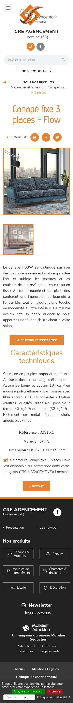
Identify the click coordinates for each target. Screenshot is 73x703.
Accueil (19, 669)
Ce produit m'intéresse (39, 340)
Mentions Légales (45, 669)
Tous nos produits (39, 82)
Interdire (54, 691)
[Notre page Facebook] (40, 47)
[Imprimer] (34, 137)
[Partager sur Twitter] (57, 137)
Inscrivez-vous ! (39, 613)
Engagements (50, 651)
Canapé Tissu (57, 87)
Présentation (15, 527)
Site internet (26, 646)
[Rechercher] (64, 60)
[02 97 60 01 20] (31, 47)
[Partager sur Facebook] (46, 137)
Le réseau (49, 646)
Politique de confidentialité (36, 677)
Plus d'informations (19, 697)
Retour (38, 486)
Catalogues (25, 651)
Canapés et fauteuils (28, 87)
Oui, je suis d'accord (28, 691)
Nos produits (33, 71)
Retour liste (19, 137)
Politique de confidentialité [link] (53, 697)
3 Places (40, 92)
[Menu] (8, 8)
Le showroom (49, 527)
